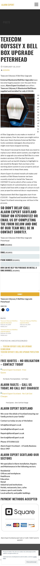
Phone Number (10, 260)
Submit (19, 294)
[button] (37, 4)
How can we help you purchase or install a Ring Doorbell (19, 269)
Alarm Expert (7, 4)
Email (6, 252)
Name (6, 244)
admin (6, 70)
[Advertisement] (20, 30)
